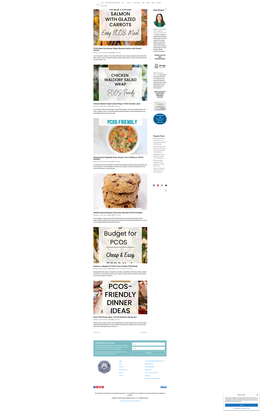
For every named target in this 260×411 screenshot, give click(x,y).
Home (102, 2)
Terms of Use (131, 401)
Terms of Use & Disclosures (151, 372)
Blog (123, 2)
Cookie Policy (104, 5)
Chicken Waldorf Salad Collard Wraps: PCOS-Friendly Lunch (116, 104)
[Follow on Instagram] (100, 387)
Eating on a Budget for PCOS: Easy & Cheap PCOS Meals (115, 266)
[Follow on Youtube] (103, 387)
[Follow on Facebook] (94, 387)
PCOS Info (117, 268)
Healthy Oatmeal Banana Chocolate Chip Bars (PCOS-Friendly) (117, 213)
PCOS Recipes (118, 52)
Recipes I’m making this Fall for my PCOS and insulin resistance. (159, 170)
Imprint (248, 408)
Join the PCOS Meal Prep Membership (154, 361)
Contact (148, 2)
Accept (241, 405)
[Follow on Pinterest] (97, 387)
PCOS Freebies (137, 2)
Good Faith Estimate (150, 366)
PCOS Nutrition (123, 268)
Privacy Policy (243, 408)
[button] (257, 394)
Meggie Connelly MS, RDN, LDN (101, 52)
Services (129, 2)
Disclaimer (158, 2)
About (143, 2)
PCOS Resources (123, 369)
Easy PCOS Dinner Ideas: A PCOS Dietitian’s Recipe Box (115, 317)
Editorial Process (149, 364)
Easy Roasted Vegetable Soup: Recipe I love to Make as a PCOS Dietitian (118, 158)
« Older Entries (97, 332)
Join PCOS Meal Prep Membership (112, 2)
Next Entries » (144, 332)
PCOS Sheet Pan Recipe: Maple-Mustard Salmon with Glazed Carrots (117, 49)
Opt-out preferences (237, 408)
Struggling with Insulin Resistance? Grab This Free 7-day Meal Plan (158, 156)
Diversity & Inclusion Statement (152, 378)
